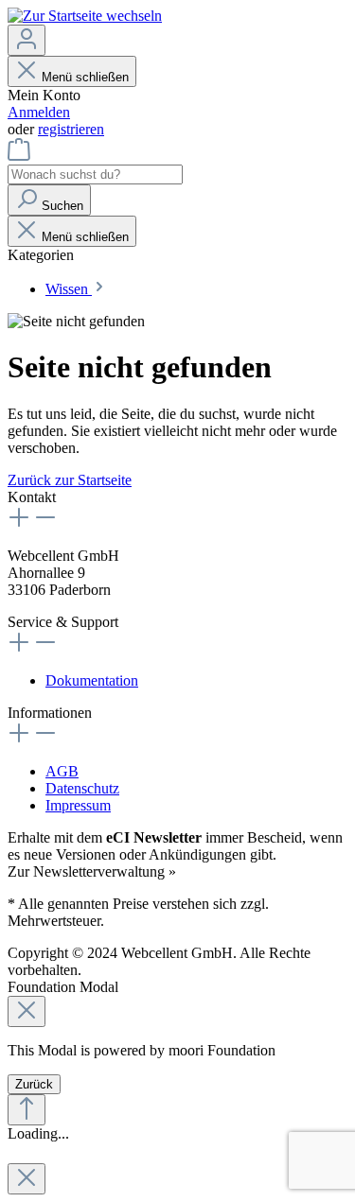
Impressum (78, 805)
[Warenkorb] (19, 156)
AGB (62, 771)
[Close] (26, 1011)
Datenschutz (82, 788)
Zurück (34, 1084)
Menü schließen (85, 77)
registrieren (71, 129)
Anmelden (39, 112)
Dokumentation (91, 680)
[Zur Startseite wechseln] (85, 16)
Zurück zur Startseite (70, 480)
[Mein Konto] (26, 40)
